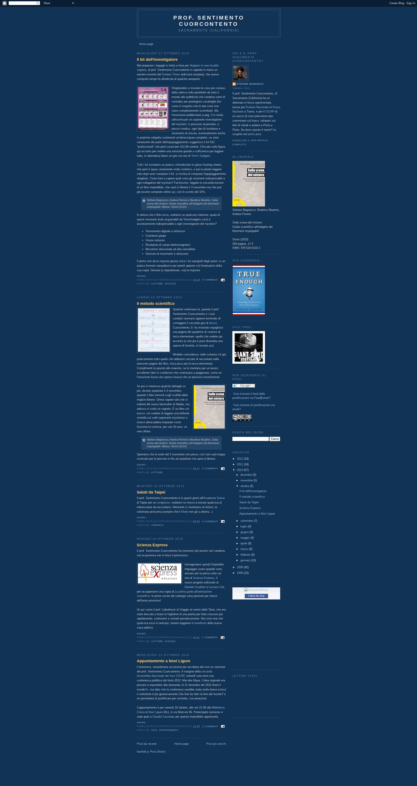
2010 (240, 470)
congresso (163, 502)
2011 (240, 464)
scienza (170, 641)
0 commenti (210, 521)
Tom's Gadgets (200, 155)
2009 (240, 567)
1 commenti (210, 637)
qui (173, 191)
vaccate (170, 283)
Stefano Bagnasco (250, 84)
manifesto (200, 623)
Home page (146, 44)
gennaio (245, 560)
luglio (244, 526)
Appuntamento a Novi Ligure (163, 661)
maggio (245, 537)
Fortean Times (171, 74)
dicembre (246, 474)
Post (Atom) (157, 751)
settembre (247, 520)
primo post (254, 134)
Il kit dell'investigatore (157, 59)
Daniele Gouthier (195, 587)
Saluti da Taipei (151, 492)
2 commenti (210, 726)
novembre (247, 480)
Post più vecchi (216, 743)
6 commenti (210, 468)
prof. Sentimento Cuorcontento (208, 21)
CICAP (269, 111)
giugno (245, 532)
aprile (244, 543)
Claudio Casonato (163, 716)
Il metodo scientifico (156, 303)
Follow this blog (256, 595)
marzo (244, 549)
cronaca (157, 525)
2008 (240, 573)
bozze (213, 323)
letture (157, 283)
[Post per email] (222, 280)
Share (141, 276)
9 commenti (210, 280)
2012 (154, 730)
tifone (184, 511)
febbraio (245, 554)
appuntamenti (169, 730)
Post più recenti (147, 743)
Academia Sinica (214, 498)
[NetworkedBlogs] (256, 589)
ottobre (245, 486)
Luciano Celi (216, 587)
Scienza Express (152, 545)
